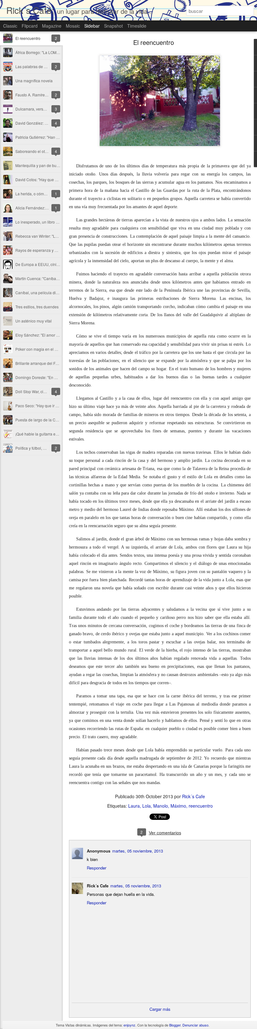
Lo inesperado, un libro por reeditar (45, 222)
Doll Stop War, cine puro (35, 391)
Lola (146, 806)
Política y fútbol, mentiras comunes (44, 448)
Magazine (51, 26)
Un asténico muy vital (33, 320)
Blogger (175, 1024)
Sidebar (92, 26)
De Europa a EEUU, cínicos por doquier (49, 264)
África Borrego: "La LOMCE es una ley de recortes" (58, 52)
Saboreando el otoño (33, 151)
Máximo (178, 806)
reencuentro (201, 806)
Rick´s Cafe (193, 796)
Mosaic (73, 26)
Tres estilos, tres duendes (37, 306)
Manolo (160, 806)
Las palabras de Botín (34, 66)
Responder (96, 868)
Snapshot (113, 26)
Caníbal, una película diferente (41, 292)
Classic (10, 26)
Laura (134, 806)
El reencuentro (27, 38)
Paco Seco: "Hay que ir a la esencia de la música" (57, 405)
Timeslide (136, 26)
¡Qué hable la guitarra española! (42, 433)
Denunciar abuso (195, 1024)
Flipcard (30, 26)
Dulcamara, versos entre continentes (46, 108)
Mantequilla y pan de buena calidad (45, 165)
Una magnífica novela (34, 80)
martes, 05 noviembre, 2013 (137, 851)
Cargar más (159, 1009)
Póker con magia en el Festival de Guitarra (51, 349)
